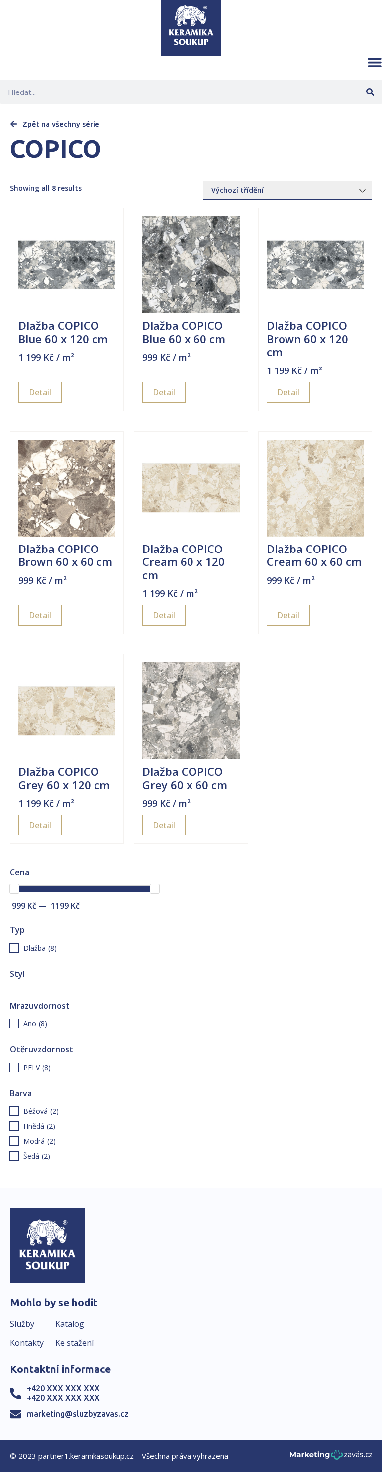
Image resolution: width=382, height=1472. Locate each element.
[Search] (370, 92)
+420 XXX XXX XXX (63, 1388)
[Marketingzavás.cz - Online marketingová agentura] (331, 1457)
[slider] (14, 889)
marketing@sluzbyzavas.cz (78, 1413)
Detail (40, 392)
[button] (374, 62)
